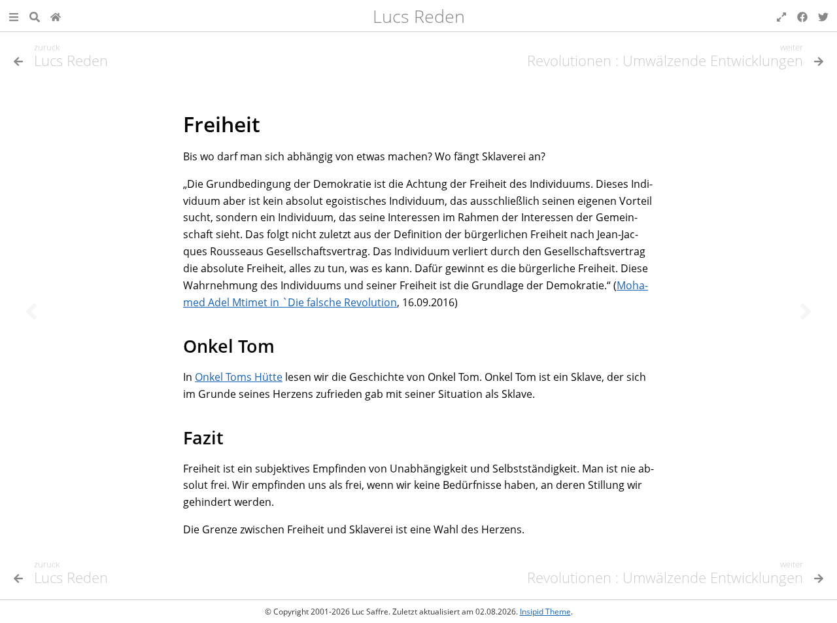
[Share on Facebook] (802, 15)
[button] (13, 15)
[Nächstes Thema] (806, 311)
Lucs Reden (419, 16)
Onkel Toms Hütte (238, 377)
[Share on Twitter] (823, 15)
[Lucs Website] (55, 15)
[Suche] (34, 15)
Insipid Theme (545, 611)
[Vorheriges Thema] (31, 311)
